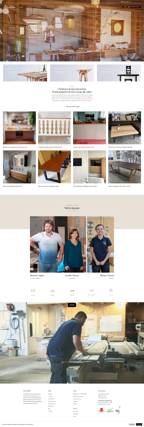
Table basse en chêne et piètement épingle (120, 147)
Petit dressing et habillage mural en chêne (85, 186)
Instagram (75, 414)
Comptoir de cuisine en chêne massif (83, 147)
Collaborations (52, 404)
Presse (75, 404)
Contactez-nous (77, 399)
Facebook (75, 411)
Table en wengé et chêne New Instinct (119, 186)
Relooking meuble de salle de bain (12, 186)
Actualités (50, 406)
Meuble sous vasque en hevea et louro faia (15, 147)
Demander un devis (78, 396)
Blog (49, 409)
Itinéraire (75, 401)
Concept (50, 396)
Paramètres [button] (132, 424)
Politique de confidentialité (80, 394)
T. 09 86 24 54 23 (102, 397)
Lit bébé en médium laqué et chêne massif (50, 147)
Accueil (50, 394)
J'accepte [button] (139, 424)
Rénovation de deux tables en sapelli (48, 186)
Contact (50, 411)
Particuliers (51, 399)
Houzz (74, 416)
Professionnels (52, 401)
